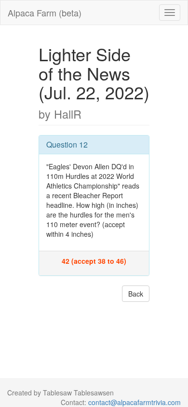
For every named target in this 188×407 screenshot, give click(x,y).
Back (135, 293)
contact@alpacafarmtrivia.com (134, 402)
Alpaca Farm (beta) (44, 12)
